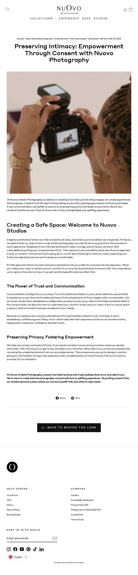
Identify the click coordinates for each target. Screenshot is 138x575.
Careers (75, 495)
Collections (42, 18)
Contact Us (12, 495)
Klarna (10, 505)
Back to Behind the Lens (71, 427)
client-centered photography (39, 38)
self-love (104, 38)
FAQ (9, 500)
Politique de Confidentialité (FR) (86, 510)
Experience (69, 18)
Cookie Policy (77, 514)
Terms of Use (77, 519)
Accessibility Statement (82, 500)
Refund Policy (13, 510)
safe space (93, 38)
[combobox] (18, 557)
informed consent (78, 38)
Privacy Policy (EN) (79, 505)
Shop (86, 18)
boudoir (20, 38)
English (18, 557)
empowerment (61, 38)
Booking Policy (13, 514)
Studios (101, 18)
